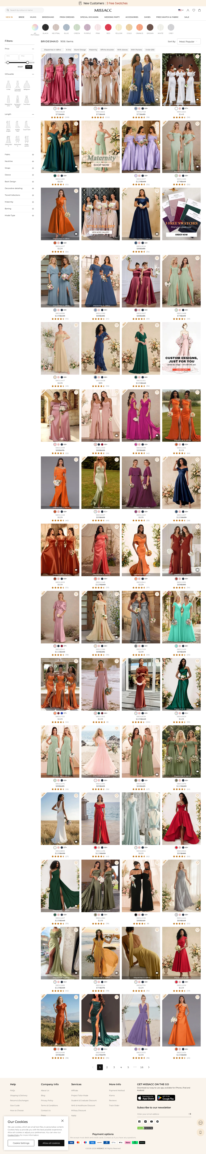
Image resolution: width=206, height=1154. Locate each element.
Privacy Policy (47, 1100)
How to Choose (17, 1110)
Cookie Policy (14, 1135)
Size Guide (15, 1105)
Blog (43, 1095)
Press (43, 1115)
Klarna (112, 1095)
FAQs (12, 1090)
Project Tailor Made (79, 1095)
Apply (73, 1115)
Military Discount (78, 1110)
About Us (45, 1090)
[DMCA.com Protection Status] (145, 1129)
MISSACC (100, 1148)
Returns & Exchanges (19, 1100)
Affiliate (74, 1090)
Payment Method (117, 1090)
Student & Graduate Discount (84, 1100)
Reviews (113, 1100)
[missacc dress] (103, 3)
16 (141, 1067)
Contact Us (46, 1110)
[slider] (7, 62)
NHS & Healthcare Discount (83, 1105)
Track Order (114, 1105)
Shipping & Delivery (18, 1095)
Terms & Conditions (49, 1105)
